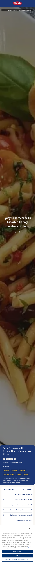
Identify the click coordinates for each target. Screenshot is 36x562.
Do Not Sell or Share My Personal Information (17, 559)
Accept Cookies (17, 551)
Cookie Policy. (28, 548)
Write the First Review (16, 462)
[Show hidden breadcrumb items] (3, 10)
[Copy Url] (15, 232)
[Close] (29, 529)
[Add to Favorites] (19, 232)
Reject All (17, 555)
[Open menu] (2, 3)
